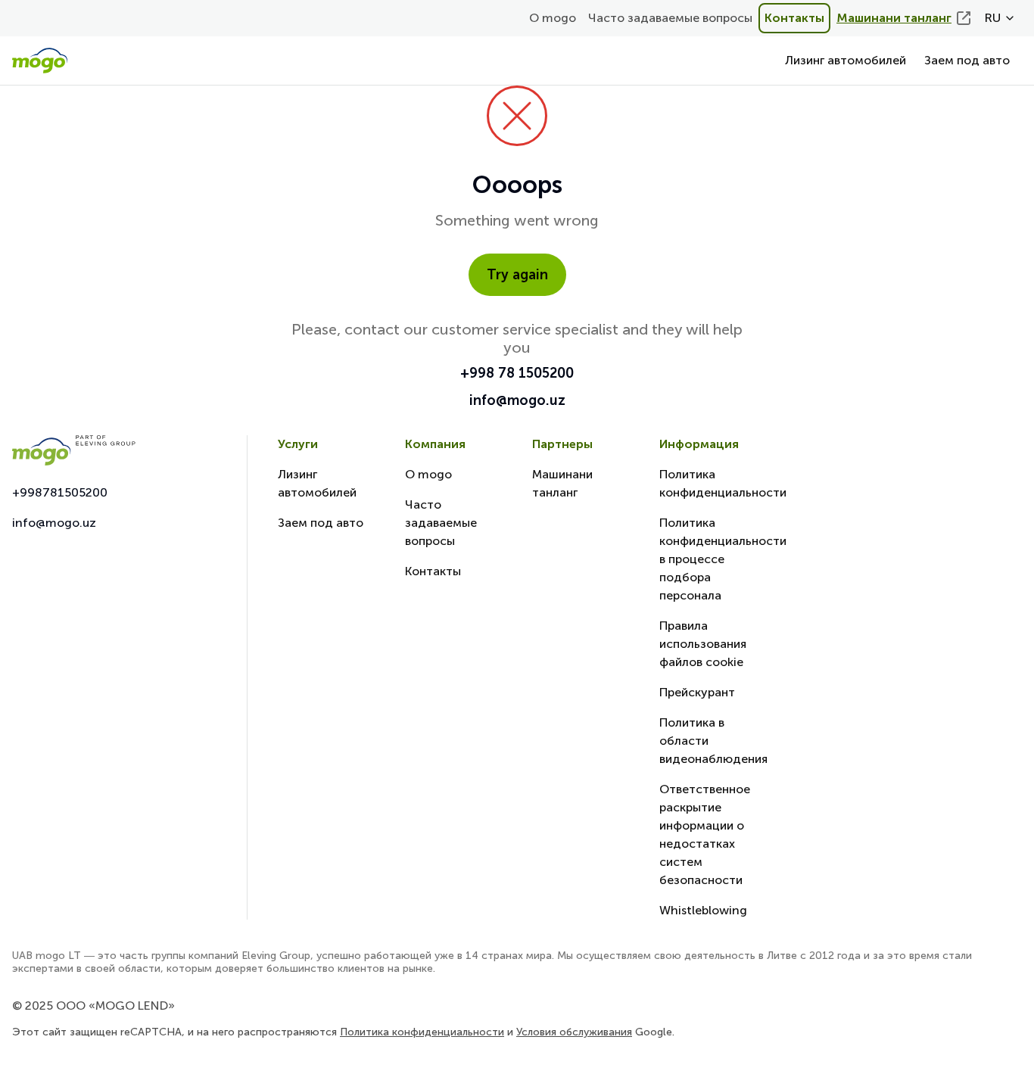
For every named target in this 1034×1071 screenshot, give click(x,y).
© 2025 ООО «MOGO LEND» (93, 1005)
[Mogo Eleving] (114, 450)
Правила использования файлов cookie (702, 643)
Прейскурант (697, 692)
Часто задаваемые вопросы (670, 18)
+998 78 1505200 (517, 373)
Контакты (794, 18)
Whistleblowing (703, 910)
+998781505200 (59, 492)
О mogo (552, 18)
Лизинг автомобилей (845, 60)
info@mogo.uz (517, 400)
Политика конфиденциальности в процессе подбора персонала (722, 558)
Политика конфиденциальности (422, 1032)
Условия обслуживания (574, 1032)
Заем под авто (967, 60)
